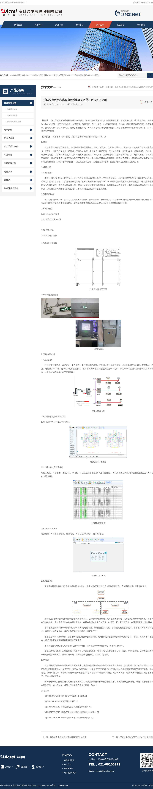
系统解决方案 (10, 163)
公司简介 (8, 767)
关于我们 (38, 25)
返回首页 (136, 2)
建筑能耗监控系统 (14, 122)
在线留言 (144, 2)
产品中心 (59, 25)
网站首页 (18, 25)
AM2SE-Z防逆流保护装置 (96, 75)
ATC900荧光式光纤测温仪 (57, 75)
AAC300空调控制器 (17, 75)
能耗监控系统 (10, 103)
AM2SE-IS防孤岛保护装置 (77, 75)
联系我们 (141, 25)
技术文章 (100, 25)
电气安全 (8, 130)
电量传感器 (9, 138)
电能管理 (8, 155)
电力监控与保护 (11, 146)
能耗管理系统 (12, 115)
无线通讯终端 (12, 109)
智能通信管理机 (11, 188)
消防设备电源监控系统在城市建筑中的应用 (68, 737)
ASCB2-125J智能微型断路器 (36, 75)
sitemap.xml (63, 785)
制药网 (144, 785)
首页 (102, 87)
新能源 (7, 180)
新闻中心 (79, 25)
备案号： (53, 785)
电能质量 (8, 172)
